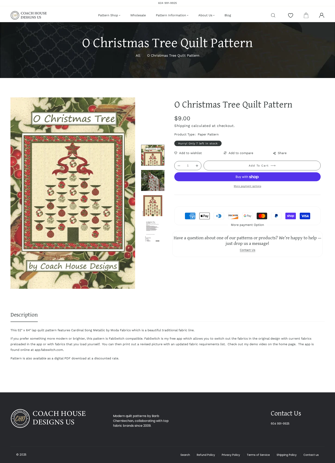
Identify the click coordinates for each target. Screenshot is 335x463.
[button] (306, 15)
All (138, 55)
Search (185, 455)
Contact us (311, 455)
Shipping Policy (287, 455)
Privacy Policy (231, 455)
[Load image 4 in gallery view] (152, 230)
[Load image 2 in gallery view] (152, 180)
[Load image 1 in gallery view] (152, 155)
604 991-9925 (280, 424)
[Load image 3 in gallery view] (152, 205)
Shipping (182, 126)
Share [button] (282, 153)
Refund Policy (206, 455)
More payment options (247, 186)
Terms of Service (258, 455)
